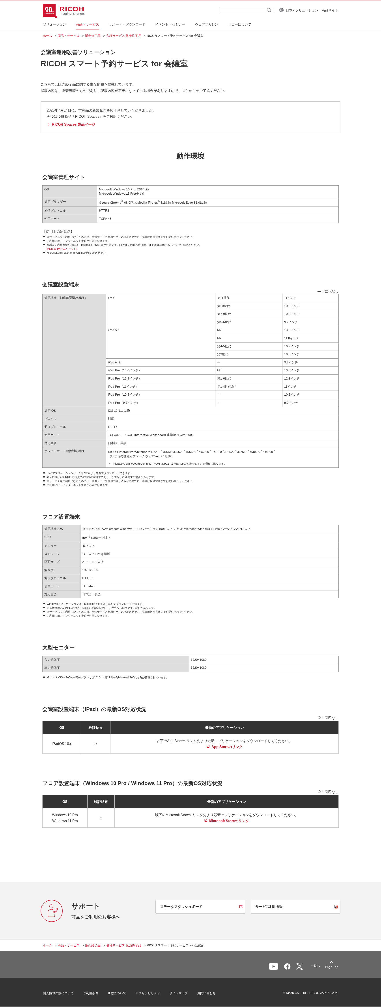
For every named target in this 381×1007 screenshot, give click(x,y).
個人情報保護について (58, 993)
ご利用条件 (90, 993)
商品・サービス (68, 35)
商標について (117, 993)
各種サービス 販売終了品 (123, 35)
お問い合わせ (206, 993)
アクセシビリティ (147, 993)
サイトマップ (178, 993)
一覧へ (315, 966)
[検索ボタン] (268, 10)
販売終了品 (93, 35)
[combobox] (242, 10)
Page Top (331, 967)
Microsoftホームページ (60, 248)
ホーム (47, 35)
